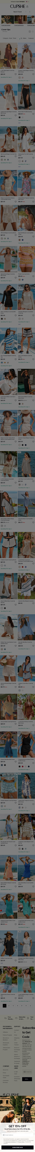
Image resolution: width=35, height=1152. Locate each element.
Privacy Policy (21, 1142)
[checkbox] (2, 1139)
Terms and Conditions (10, 1142)
